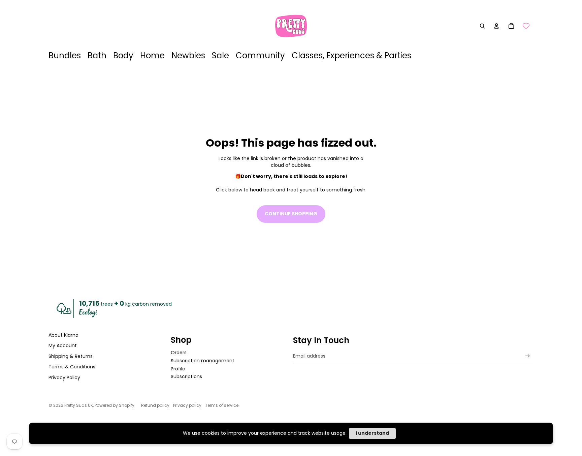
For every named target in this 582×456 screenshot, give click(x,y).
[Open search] (482, 26)
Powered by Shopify (114, 405)
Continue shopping (291, 213)
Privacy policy (187, 405)
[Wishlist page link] (526, 26)
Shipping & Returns (70, 356)
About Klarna (63, 335)
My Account (62, 345)
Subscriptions (186, 376)
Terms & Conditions (71, 366)
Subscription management (202, 360)
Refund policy (155, 405)
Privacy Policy (64, 377)
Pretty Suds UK (78, 405)
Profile (178, 368)
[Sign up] (528, 356)
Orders (179, 352)
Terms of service (221, 405)
